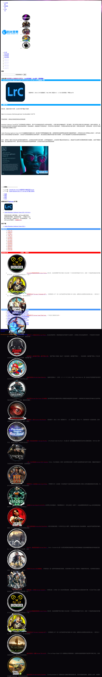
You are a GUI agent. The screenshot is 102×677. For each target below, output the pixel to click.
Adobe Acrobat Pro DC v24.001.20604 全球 (18, 324)
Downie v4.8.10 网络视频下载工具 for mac (18, 313)
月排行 (22, 252)
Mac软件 (6, 55)
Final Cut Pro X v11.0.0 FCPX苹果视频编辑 (18, 316)
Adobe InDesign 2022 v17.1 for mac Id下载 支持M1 (21, 191)
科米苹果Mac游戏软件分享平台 (14, 78)
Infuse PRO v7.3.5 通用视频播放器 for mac (18, 320)
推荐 (5, 197)
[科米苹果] (10, 35)
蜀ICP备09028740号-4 (22, 334)
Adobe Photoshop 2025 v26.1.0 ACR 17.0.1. (18, 311)
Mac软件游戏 (27, 78)
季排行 (27, 252)
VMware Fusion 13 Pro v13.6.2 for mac (16, 321)
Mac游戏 (6, 57)
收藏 (5, 194)
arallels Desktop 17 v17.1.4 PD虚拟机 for (17, 318)
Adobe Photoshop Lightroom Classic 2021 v (14, 226)
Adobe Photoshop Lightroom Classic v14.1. (17, 312)
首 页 (5, 52)
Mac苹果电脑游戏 (5, 329)
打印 (5, 198)
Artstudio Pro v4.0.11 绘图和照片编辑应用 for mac (21, 189)
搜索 (25, 74)
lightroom (11, 201)
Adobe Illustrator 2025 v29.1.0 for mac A (17, 315)
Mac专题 (6, 54)
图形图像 (41, 78)
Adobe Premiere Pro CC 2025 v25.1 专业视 (17, 322)
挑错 (5, 195)
